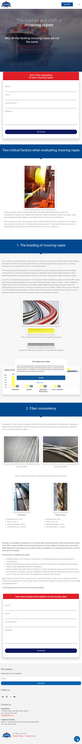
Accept (41, 378)
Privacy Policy (40, 382)
